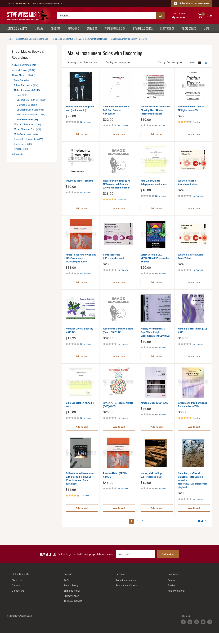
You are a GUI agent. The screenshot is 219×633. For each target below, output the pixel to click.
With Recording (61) (27, 119)
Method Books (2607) (23, 70)
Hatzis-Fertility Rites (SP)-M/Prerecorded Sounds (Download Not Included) (116, 184)
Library (39, 28)
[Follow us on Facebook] (183, 621)
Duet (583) (22, 94)
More (206, 28)
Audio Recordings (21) (23, 65)
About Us (17, 580)
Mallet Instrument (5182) (27, 90)
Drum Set (92, 28)
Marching (73, 28)
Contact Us (18, 590)
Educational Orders (126, 585)
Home (10, 38)
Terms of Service (73, 601)
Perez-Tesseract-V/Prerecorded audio (114, 256)
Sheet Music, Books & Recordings (32, 38)
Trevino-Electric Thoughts (79, 180)
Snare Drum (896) (23, 144)
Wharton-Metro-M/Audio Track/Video (190, 256)
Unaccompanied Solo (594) (30, 109)
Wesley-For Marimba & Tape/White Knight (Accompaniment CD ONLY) (155, 332)
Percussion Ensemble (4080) (28, 139)
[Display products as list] (205, 62)
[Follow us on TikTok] (209, 621)
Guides (171, 585)
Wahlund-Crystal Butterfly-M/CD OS (80, 330)
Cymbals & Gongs (143, 28)
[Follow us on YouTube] (203, 621)
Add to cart (82, 134)
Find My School (176, 590)
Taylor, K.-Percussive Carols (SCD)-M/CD (118, 404)
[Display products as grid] (199, 62)
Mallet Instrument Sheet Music (93, 38)
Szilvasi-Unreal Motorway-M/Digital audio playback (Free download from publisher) (79, 478)
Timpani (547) (21, 148)
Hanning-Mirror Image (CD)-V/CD (192, 330)
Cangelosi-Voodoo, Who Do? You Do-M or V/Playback (116, 110)
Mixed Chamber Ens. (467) (27, 129)
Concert (55, 28)
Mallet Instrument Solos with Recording (129, 38)
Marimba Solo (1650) (27, 104)
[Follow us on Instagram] (196, 621)
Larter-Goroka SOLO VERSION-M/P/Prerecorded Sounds (155, 258)
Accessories (189, 28)
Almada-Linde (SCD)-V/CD (154, 402)
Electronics (167, 28)
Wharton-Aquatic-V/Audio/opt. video (188, 182)
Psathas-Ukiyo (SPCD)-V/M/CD (115, 475)
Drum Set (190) (21, 80)
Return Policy (71, 585)
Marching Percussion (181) (27, 124)
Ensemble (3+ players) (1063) (31, 99)
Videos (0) (17, 154)
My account (179, 17)
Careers (16, 585)
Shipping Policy (72, 590)
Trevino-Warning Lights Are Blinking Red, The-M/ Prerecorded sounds (155, 110)
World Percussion (115, 28)
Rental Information (126, 580)
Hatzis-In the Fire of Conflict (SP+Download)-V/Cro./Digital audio (81, 258)
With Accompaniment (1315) (31, 114)
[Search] (160, 15)
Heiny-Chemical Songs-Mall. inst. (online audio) (81, 108)
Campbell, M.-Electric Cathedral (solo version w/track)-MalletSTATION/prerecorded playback (193, 480)
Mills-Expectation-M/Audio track (80, 404)
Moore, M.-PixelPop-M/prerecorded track (151, 475)
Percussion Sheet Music (63, 38)
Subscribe (168, 554)
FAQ (66, 580)
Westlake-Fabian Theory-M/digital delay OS (191, 108)
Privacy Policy (71, 595)
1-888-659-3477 (53, 3)
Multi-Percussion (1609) (26, 134)
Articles (172, 580)
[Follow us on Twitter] (189, 621)
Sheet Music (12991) (23, 75)
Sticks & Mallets (17, 28)
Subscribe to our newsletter (194, 3)
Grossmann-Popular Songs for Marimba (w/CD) (192, 404)
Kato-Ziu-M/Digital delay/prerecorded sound (154, 182)
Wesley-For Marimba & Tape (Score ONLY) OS (118, 330)
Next (200, 521)
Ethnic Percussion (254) (26, 85)
